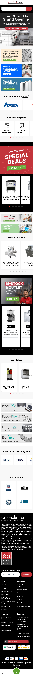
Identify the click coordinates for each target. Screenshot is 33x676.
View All (25, 96)
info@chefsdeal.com (23, 636)
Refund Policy (5, 598)
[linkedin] (20, 652)
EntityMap (4, 609)
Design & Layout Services (6, 626)
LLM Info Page (5, 606)
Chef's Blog (20, 596)
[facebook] (9, 652)
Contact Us (4, 588)
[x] (16, 652)
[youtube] (13, 652)
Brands (19, 593)
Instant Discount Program (6, 618)
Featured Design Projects (22, 585)
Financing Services (7, 622)
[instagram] (24, 652)
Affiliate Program (22, 589)
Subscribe (26, 574)
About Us (4, 585)
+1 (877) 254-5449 (23, 633)
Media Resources (22, 603)
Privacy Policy (5, 594)
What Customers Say (23, 606)
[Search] (29, 9)
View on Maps (21, 621)
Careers (19, 599)
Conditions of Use (6, 591)
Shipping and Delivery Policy (8, 602)
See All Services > (7, 630)
